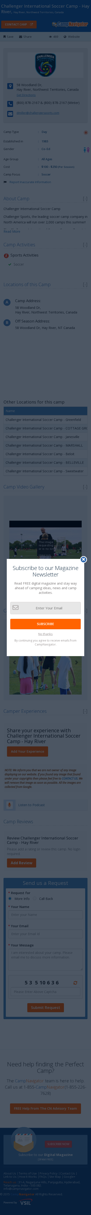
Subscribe (45, 624)
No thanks (45, 634)
